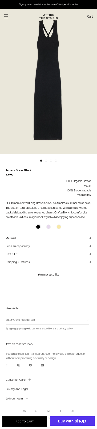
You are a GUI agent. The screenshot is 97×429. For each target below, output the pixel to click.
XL (73, 411)
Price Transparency (18, 246)
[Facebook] (7, 364)
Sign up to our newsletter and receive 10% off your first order (48, 4)
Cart (90, 16)
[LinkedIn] (42, 364)
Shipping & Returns (18, 262)
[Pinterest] (30, 364)
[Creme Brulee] (59, 227)
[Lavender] (48, 227)
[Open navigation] (6, 16)
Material (11, 238)
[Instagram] (18, 364)
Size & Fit (11, 254)
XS (24, 411)
